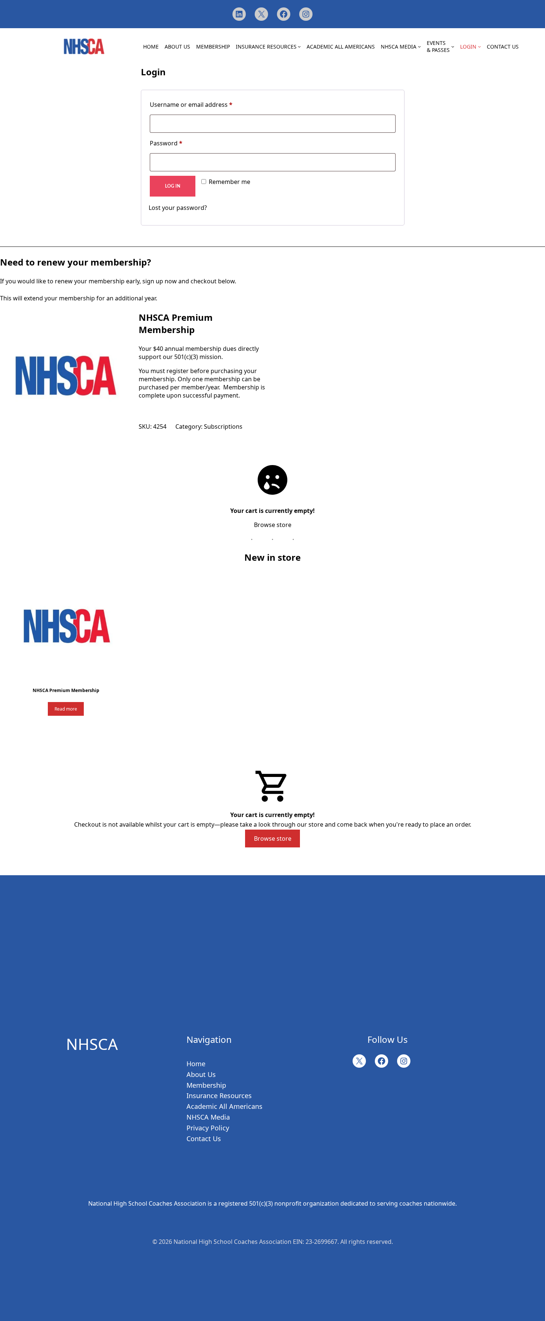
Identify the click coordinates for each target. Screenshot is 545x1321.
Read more (65, 709)
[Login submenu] (479, 46)
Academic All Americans (224, 1106)
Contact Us (203, 1138)
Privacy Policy (207, 1127)
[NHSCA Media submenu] (419, 46)
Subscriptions (223, 426)
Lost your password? (178, 208)
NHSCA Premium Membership (176, 323)
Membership (206, 1085)
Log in (172, 186)
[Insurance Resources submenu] (299, 46)
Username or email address (191, 105)
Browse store (272, 525)
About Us (201, 1074)
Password (166, 143)
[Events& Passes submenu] (452, 46)
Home (195, 1063)
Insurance (202, 1095)
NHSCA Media (208, 1117)
